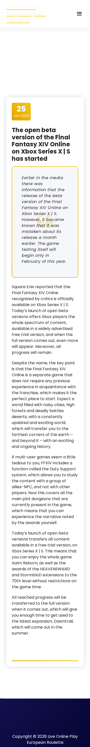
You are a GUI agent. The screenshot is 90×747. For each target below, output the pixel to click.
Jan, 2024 (21, 111)
